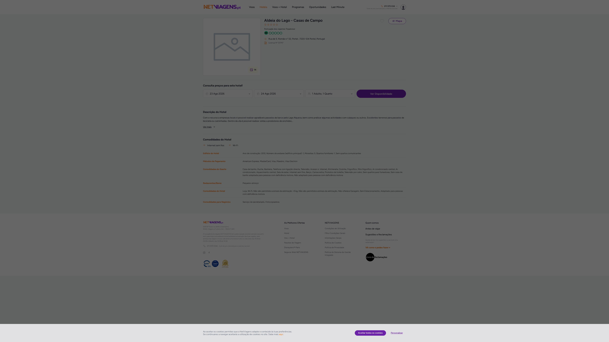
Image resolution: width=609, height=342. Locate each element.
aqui (281, 334)
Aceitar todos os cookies (370, 333)
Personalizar (397, 333)
